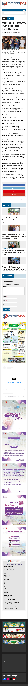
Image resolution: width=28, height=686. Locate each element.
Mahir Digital (21, 684)
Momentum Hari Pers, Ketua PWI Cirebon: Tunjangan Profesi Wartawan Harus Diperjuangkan (14, 220)
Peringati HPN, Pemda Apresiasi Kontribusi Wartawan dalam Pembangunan (14, 268)
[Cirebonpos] (14, 3)
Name (4, 296)
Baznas (8, 32)
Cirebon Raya (5, 215)
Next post (18, 199)
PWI (3, 34)
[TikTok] (11, 679)
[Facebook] (4, 679)
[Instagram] (8, 679)
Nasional (19, 215)
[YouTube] (14, 679)
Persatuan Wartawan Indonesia (17, 32)
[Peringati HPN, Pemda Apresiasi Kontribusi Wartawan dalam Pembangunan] (14, 263)
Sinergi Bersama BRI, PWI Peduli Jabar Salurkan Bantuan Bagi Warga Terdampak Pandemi (14, 252)
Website (5, 304)
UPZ (6, 34)
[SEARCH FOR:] (14, 13)
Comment (5, 286)
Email (4, 300)
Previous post (10, 199)
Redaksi (9, 56)
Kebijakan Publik (12, 215)
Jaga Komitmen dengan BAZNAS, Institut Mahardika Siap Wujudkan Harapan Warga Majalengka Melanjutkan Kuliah (14, 236)
